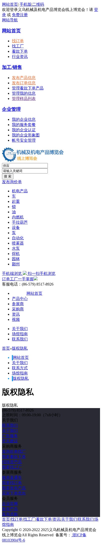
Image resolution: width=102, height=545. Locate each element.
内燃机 (18, 217)
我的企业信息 (24, 119)
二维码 (38, 4)
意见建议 (10, 441)
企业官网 (10, 504)
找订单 (18, 41)
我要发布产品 (14, 488)
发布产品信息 (24, 78)
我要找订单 (12, 483)
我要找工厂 (12, 467)
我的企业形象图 (26, 135)
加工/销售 (12, 67)
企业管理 (11, 109)
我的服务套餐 (24, 125)
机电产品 (20, 191)
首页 (6, 348)
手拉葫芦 (20, 222)
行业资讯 (20, 56)
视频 (16, 319)
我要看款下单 (14, 457)
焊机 (16, 254)
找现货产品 (12, 462)
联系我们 (20, 339)
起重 (16, 201)
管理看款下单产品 (28, 88)
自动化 (18, 238)
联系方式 (20, 368)
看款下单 (20, 51)
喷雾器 (18, 243)
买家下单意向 (14, 493)
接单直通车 (12, 477)
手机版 (25, 4)
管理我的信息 (24, 93)
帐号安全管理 (24, 140)
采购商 (18, 309)
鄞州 (16, 264)
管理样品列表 (24, 98)
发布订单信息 (24, 83)
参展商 (18, 304)
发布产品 (10, 509)
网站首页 (10, 4)
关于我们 (20, 329)
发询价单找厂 (14, 451)
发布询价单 (12, 182)
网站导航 (10, 20)
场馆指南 (20, 334)
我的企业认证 (24, 130)
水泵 (16, 248)
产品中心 (20, 298)
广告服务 (10, 436)
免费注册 (20, 15)
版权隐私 (20, 348)
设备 (16, 227)
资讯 (16, 314)
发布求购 (10, 514)
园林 (16, 259)
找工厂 (18, 46)
